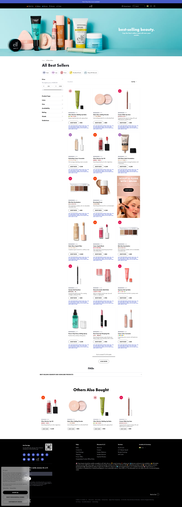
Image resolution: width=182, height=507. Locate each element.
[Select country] (147, 6)
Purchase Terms (105, 499)
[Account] (151, 6)
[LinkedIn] (28, 459)
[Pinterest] (33, 454)
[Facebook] (37, 454)
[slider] (43, 90)
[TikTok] (24, 454)
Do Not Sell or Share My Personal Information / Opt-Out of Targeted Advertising (137, 499)
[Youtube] (42, 454)
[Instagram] (28, 454)
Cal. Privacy (78, 501)
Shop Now (73, 123)
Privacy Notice (48, 483)
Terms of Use (91, 499)
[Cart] (154, 6)
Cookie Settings (95, 501)
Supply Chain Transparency (114, 499)
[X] (47, 454)
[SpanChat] (24, 459)
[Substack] (33, 459)
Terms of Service (37, 485)
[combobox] (134, 81)
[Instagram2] (42, 459)
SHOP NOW (128, 190)
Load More (103, 361)
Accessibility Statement (86, 501)
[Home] (91, 6)
